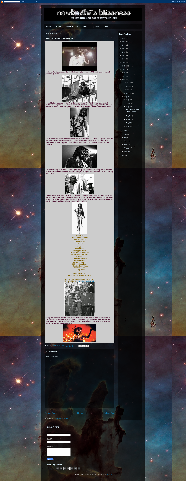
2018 (124, 66)
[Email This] (79, 346)
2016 (124, 73)
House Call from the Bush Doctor (133, 110)
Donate (96, 26)
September (128, 93)
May (125, 137)
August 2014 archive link (85, 281)
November (128, 86)
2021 (124, 55)
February (127, 148)
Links (106, 26)
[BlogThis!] (82, 346)
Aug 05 (128, 123)
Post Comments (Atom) (62, 418)
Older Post (109, 412)
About (58, 26)
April (126, 141)
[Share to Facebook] (86, 346)
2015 (124, 76)
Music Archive (72, 26)
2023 (124, 49)
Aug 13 (128, 116)
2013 (123, 156)
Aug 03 (128, 126)
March (126, 144)
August (126, 97)
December (127, 83)
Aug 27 (128, 100)
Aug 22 (128, 107)
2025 (124, 42)
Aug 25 (128, 103)
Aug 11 (128, 119)
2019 (124, 62)
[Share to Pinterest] (88, 346)
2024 (124, 45)
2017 (124, 69)
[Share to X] (84, 346)
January (126, 151)
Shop (85, 26)
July (125, 131)
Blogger (109, 474)
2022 (124, 52)
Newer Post (50, 412)
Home (48, 26)
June (125, 134)
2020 (124, 59)
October (127, 90)
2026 (124, 38)
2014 (124, 80)
